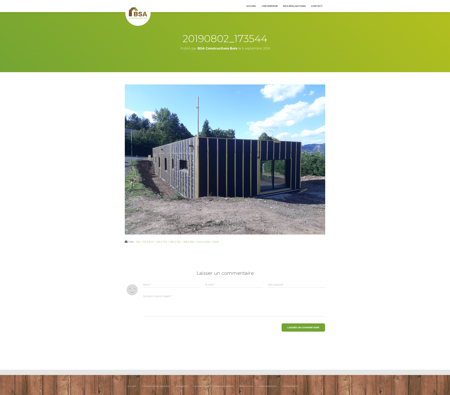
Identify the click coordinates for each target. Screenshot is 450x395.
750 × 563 (168, 241)
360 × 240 (196, 241)
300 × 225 (154, 241)
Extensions (181, 386)
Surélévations (290, 386)
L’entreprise (270, 6)
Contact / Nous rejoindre (156, 386)
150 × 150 (141, 241)
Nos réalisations (294, 6)
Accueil (251, 6)
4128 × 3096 (211, 241)
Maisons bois (246, 386)
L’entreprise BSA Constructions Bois (213, 386)
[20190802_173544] (225, 159)
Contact (317, 6)
